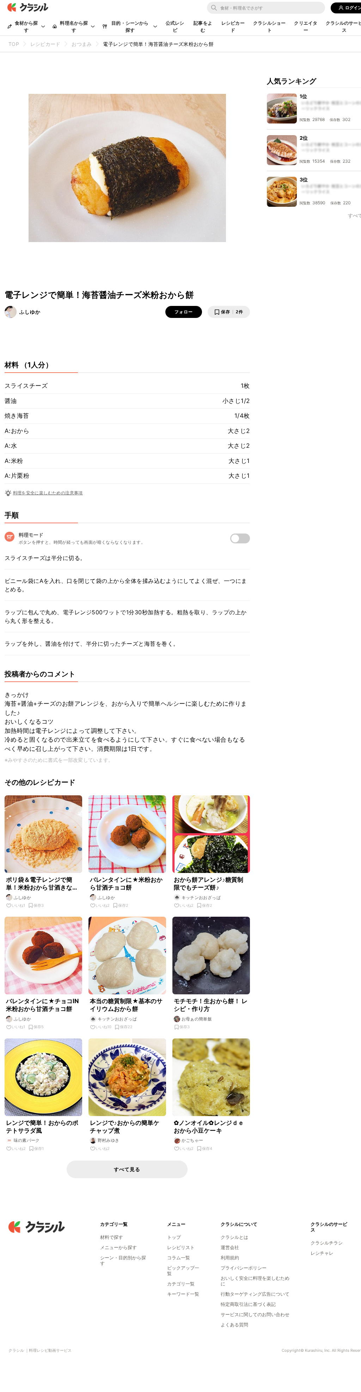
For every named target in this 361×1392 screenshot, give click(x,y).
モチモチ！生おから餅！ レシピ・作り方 (211, 1005)
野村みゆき (109, 1140)
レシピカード (233, 26)
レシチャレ (322, 1253)
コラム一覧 (178, 1257)
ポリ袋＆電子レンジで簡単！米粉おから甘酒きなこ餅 (42, 883)
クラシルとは (234, 1237)
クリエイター (305, 26)
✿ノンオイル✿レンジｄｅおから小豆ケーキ (209, 1126)
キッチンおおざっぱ (201, 897)
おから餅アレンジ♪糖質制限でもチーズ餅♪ (209, 883)
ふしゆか (30, 312)
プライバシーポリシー (244, 1268)
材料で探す (111, 1237)
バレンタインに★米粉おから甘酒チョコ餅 (126, 883)
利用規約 (230, 1257)
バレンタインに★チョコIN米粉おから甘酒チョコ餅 (42, 1005)
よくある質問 (234, 1324)
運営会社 (230, 1247)
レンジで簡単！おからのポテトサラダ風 (42, 1126)
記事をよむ (203, 26)
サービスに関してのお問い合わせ (255, 1314)
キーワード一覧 (183, 1294)
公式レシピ (175, 26)
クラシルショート (269, 26)
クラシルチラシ (327, 1243)
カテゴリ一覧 (181, 1283)
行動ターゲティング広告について (255, 1294)
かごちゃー (192, 1140)
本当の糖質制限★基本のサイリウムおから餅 (126, 1005)
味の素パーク (27, 1140)
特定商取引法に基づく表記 (248, 1304)
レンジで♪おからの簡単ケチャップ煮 (125, 1126)
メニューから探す (118, 1247)
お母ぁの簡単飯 (197, 1019)
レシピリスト (181, 1247)
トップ (174, 1237)
